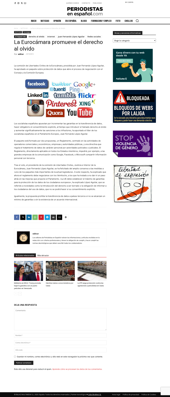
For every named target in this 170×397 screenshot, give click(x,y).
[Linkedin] (29, 217)
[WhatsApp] (35, 217)
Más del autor (43, 255)
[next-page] (20, 293)
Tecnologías (26, 32)
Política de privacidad (131, 394)
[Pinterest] (41, 217)
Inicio (16, 28)
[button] (137, 21)
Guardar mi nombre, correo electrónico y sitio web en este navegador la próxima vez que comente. (60, 356)
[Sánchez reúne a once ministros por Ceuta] (60, 271)
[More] (66, 217)
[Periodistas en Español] (85, 11)
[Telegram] (47, 217)
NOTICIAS (24, 28)
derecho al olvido (36, 36)
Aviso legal (116, 394)
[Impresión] (53, 217)
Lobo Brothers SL (94, 394)
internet (51, 36)
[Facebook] (15, 3)
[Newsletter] (25, 3)
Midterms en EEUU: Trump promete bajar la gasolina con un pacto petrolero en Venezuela (27, 285)
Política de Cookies (149, 394)
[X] (22, 3)
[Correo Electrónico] (59, 217)
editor (21, 54)
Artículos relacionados (25, 255)
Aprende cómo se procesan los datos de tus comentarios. (77, 369)
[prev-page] (15, 293)
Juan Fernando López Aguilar (71, 36)
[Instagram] (18, 3)
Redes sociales (94, 36)
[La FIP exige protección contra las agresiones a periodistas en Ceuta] (92, 271)
